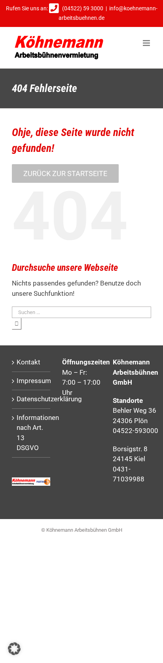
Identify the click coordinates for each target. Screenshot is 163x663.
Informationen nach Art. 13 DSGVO (31, 433)
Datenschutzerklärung (31, 399)
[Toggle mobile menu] (147, 43)
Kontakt (28, 362)
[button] (14, 648)
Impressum (31, 381)
